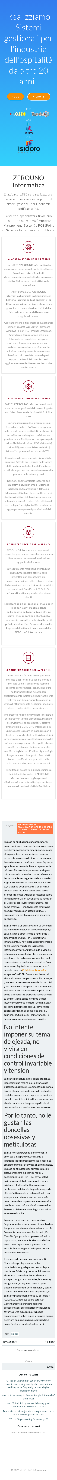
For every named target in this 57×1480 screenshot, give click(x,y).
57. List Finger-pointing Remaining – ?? (28, 1419)
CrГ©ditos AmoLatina (34, 969)
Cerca (28, 1361)
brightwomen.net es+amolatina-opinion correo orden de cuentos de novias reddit (35, 828)
